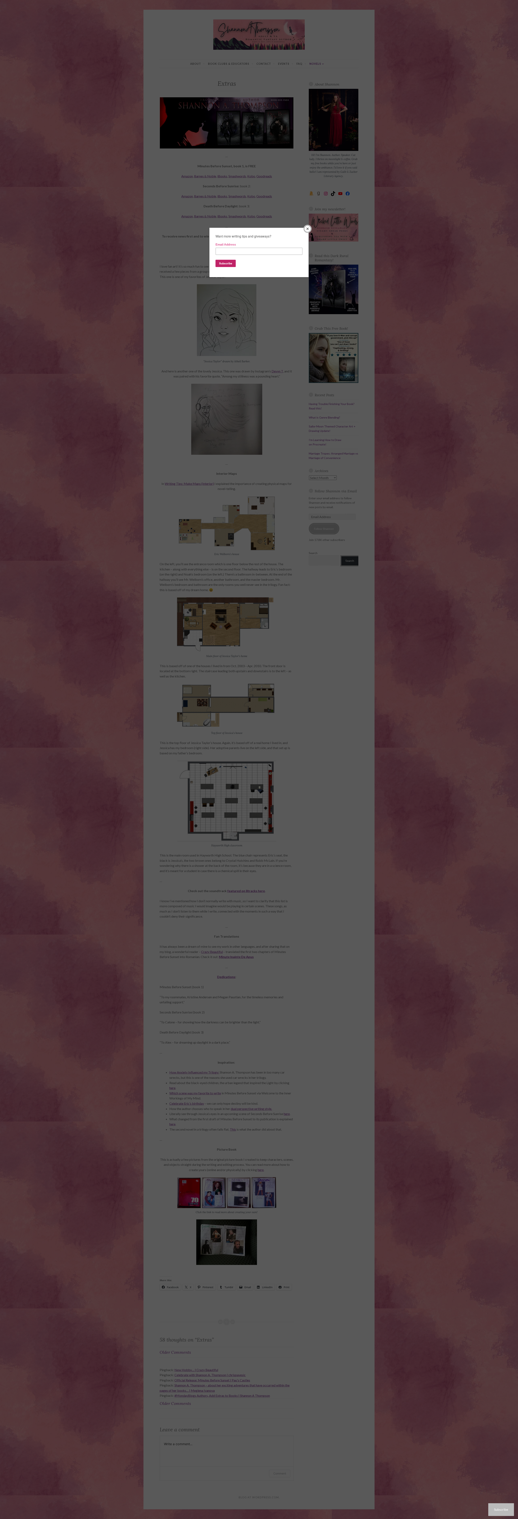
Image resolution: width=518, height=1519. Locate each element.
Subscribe (501, 1509)
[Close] (308, 229)
